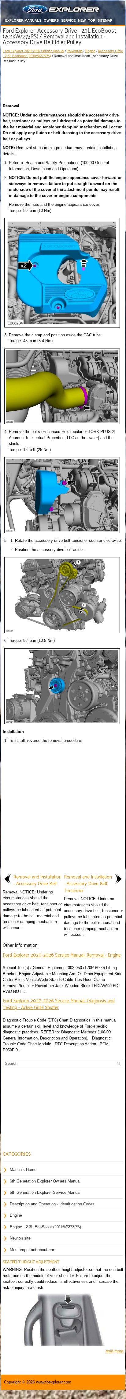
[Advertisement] (63, 81)
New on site (20, 1238)
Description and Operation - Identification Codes (52, 1204)
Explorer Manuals (23, 20)
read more (114, 1351)
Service (68, 20)
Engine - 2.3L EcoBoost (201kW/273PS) (45, 1227)
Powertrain (75, 51)
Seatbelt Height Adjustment (31, 1262)
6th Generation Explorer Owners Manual (45, 1181)
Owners (51, 20)
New (82, 20)
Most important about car (32, 1249)
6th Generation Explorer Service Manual (45, 1192)
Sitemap (105, 20)
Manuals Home (23, 1169)
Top (91, 20)
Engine (90, 51)
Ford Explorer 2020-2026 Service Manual (33, 51)
